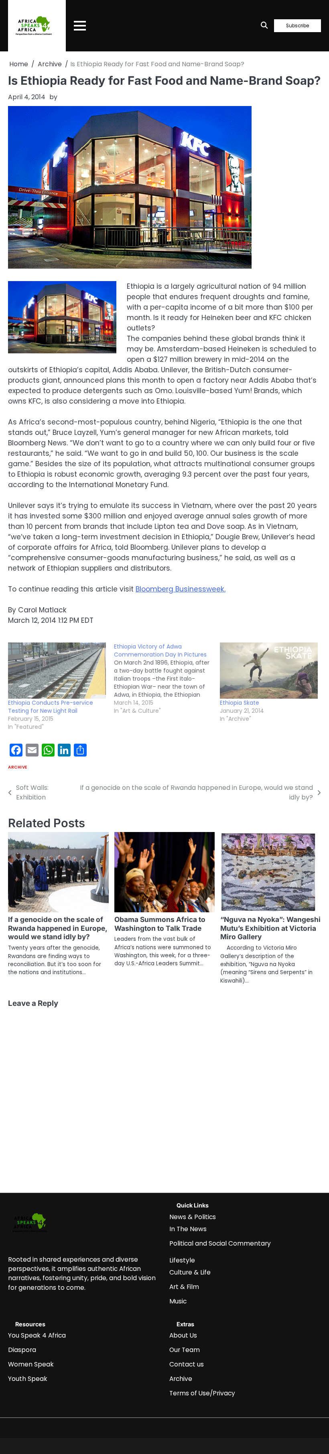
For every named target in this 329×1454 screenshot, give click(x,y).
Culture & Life (190, 1272)
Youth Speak (27, 1378)
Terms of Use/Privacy (202, 1393)
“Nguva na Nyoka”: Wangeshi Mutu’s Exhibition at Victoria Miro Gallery (270, 928)
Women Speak (31, 1364)
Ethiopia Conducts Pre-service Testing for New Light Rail (50, 707)
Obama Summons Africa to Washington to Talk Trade (159, 923)
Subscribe (297, 26)
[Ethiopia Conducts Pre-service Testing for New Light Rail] (57, 670)
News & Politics (192, 1217)
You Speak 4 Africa (37, 1335)
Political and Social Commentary (220, 1243)
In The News (188, 1229)
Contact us (186, 1364)
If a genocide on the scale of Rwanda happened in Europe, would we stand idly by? (57, 928)
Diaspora (22, 1350)
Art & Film (184, 1287)
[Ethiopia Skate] (269, 670)
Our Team (184, 1350)
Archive (17, 767)
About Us (183, 1335)
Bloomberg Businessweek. (180, 589)
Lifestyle (182, 1260)
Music (178, 1301)
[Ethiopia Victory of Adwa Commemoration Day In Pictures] (167, 678)
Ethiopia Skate (239, 703)
